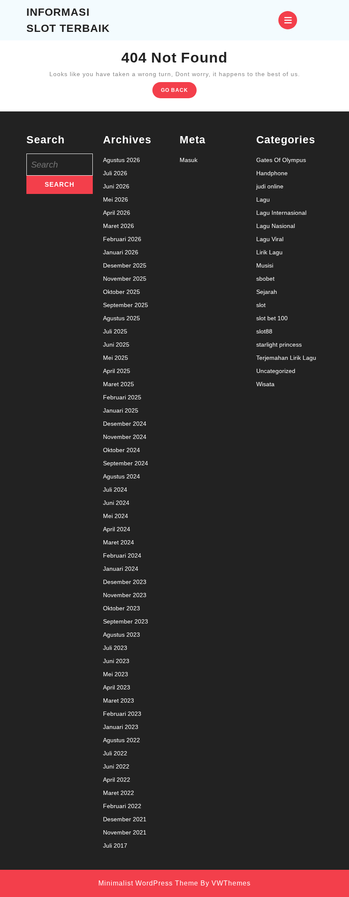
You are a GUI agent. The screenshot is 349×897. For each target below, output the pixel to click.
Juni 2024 (116, 502)
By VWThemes (225, 883)
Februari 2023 (122, 713)
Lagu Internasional (281, 212)
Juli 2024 (115, 489)
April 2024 (116, 529)
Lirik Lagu (269, 252)
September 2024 (125, 463)
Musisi (264, 265)
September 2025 (125, 305)
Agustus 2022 (121, 740)
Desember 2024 (124, 423)
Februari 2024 (122, 555)
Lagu (263, 199)
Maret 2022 (118, 792)
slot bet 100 (272, 318)
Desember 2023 (124, 581)
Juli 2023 (115, 647)
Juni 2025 (116, 344)
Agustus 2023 (121, 634)
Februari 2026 (122, 239)
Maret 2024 (118, 542)
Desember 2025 (124, 265)
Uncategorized (275, 370)
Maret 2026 (118, 225)
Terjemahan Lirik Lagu (286, 357)
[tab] (287, 20)
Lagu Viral (269, 239)
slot (261, 305)
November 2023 (124, 595)
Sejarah (266, 291)
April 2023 (116, 687)
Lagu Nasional (275, 225)
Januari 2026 (120, 252)
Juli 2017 (115, 845)
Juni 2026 (116, 186)
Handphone (272, 173)
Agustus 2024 (121, 476)
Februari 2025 (122, 397)
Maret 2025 (118, 384)
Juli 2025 (115, 331)
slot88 (264, 331)
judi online (269, 186)
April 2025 (116, 370)
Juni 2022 (116, 766)
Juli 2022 (115, 753)
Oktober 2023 (121, 608)
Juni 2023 (116, 661)
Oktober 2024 (121, 450)
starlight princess (279, 344)
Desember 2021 (124, 819)
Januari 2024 (120, 568)
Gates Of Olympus (281, 160)
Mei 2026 (115, 199)
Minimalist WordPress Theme (148, 883)
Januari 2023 (120, 726)
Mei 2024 (115, 516)
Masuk (188, 160)
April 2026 (116, 212)
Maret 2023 (118, 700)
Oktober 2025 (121, 291)
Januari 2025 (120, 410)
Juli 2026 (115, 173)
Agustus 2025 (121, 318)
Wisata (265, 384)
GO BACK (179, 92)
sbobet (265, 278)
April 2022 (116, 779)
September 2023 (125, 621)
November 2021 (124, 832)
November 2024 (124, 436)
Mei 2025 (115, 357)
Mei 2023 (115, 674)
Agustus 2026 (121, 160)
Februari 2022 (122, 806)
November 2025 (124, 278)
